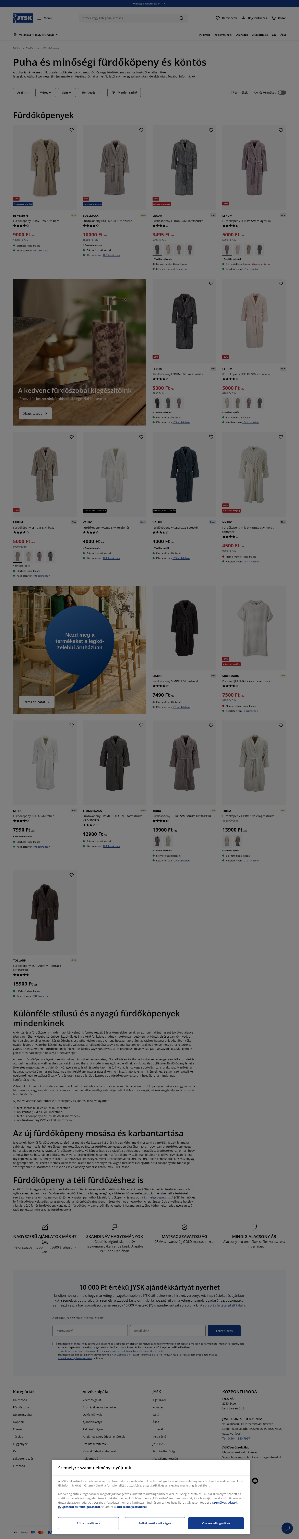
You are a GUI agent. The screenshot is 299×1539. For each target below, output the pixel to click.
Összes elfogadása (216, 1523)
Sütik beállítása (88, 1523)
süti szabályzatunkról (132, 1507)
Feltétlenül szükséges (155, 1523)
